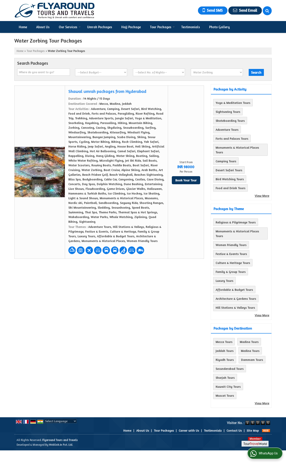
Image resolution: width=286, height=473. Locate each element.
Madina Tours (249, 342)
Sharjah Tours (225, 377)
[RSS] (266, 430)
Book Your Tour (186, 180)
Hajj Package (131, 27)
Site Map (253, 430)
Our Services (68, 27)
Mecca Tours (224, 342)
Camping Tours (226, 161)
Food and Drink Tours (230, 188)
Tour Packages (160, 27)
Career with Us (189, 430)
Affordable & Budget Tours (234, 289)
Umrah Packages (99, 27)
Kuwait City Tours (228, 386)
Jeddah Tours (224, 351)
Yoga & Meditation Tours (233, 103)
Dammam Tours (252, 360)
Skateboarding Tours (230, 120)
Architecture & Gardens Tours (236, 298)
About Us (43, 27)
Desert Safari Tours (229, 170)
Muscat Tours (225, 395)
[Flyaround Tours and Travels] (54, 10)
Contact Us (234, 430)
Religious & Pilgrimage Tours (236, 222)
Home (23, 27)
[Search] (267, 10)
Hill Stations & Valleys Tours (235, 307)
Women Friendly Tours (231, 245)
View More (262, 195)
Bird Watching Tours (230, 179)
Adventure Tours (227, 129)
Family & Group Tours (231, 272)
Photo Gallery (219, 27)
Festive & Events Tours (231, 254)
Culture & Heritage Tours (233, 263)
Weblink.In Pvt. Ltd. (61, 444)
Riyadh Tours (225, 360)
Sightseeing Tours (228, 111)
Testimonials (190, 27)
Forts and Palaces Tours (232, 138)
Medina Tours (250, 351)
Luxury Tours (224, 281)
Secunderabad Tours (230, 368)
